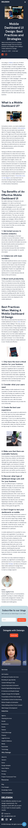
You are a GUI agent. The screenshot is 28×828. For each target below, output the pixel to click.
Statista (11, 62)
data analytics (21, 128)
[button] (25, 2)
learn (19, 322)
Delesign (10, 564)
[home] (5, 2)
